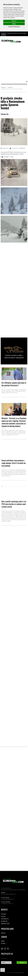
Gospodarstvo (10, 87)
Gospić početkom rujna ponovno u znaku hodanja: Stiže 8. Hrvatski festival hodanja (13, 463)
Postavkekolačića (2, 970)
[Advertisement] (14, 64)
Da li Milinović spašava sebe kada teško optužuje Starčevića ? (14, 384)
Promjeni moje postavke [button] (14, 26)
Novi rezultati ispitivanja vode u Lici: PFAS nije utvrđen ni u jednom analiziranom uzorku (13, 504)
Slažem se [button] (14, 21)
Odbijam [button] (14, 23)
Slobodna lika (3, 87)
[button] (27, 81)
